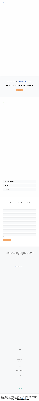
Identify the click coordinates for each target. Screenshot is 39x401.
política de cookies (23, 398)
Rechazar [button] (19, 399)
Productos (11, 81)
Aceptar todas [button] (26, 399)
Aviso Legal (19, 375)
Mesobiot (15, 81)
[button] (19, 181)
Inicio (8, 81)
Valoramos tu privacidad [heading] (6, 394)
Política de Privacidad (19, 370)
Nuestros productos (19, 359)
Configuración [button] (13, 399)
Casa (17, 81)
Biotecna (19, 347)
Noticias (19, 351)
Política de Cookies (19, 372)
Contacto (19, 349)
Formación (19, 361)
